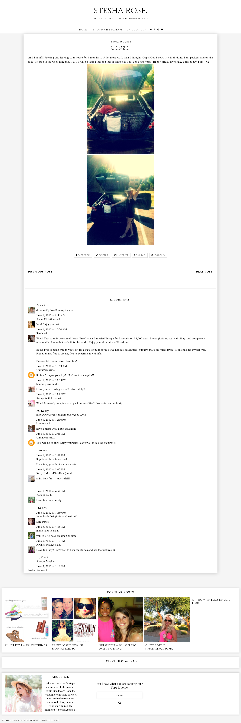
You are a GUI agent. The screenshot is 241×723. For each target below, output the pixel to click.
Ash (38, 305)
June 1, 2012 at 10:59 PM (51, 512)
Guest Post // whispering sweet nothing (117, 647)
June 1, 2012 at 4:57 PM (50, 491)
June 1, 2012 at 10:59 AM (51, 366)
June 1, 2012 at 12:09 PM (51, 380)
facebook (84, 255)
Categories (135, 29)
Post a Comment (37, 570)
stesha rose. (120, 10)
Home (83, 29)
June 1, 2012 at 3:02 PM (50, 469)
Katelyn (41, 495)
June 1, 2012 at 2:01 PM (50, 433)
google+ (160, 255)
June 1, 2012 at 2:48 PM (50, 455)
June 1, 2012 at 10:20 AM (51, 329)
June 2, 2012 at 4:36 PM (50, 526)
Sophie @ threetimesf (49, 459)
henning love (43, 384)
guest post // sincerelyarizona (159, 647)
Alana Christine (45, 319)
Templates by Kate (49, 720)
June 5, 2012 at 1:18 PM (50, 566)
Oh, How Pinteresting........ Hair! (211, 601)
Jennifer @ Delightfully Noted (54, 516)
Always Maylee (45, 544)
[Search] (119, 703)
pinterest (122, 255)
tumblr (141, 255)
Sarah (39, 333)
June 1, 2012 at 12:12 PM (51, 394)
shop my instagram (107, 29)
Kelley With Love (46, 398)
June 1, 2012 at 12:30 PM (51, 419)
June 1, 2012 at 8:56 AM (50, 315)
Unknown (42, 370)
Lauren (40, 423)
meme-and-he (44, 530)
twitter (103, 255)
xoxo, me (41, 450)
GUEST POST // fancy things (26, 645)
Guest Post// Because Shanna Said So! (67, 647)
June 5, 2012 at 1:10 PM (50, 541)
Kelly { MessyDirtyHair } (51, 473)
